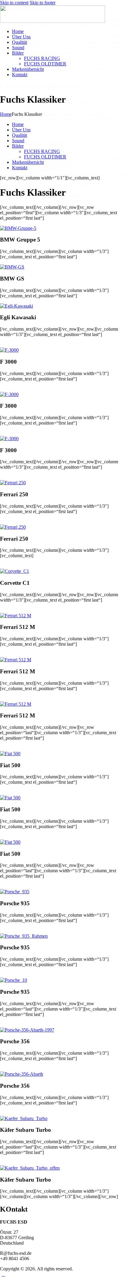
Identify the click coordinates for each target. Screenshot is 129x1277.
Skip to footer (43, 2)
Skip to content (14, 2)
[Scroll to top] (3, 1274)
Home (6, 114)
